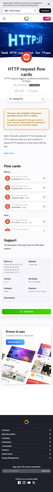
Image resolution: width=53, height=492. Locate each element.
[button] (20, 10)
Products (5, 430)
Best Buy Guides (8, 434)
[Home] (26, 18)
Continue (45, 11)
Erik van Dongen (34, 282)
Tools (6, 291)
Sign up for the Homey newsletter (26, 467)
